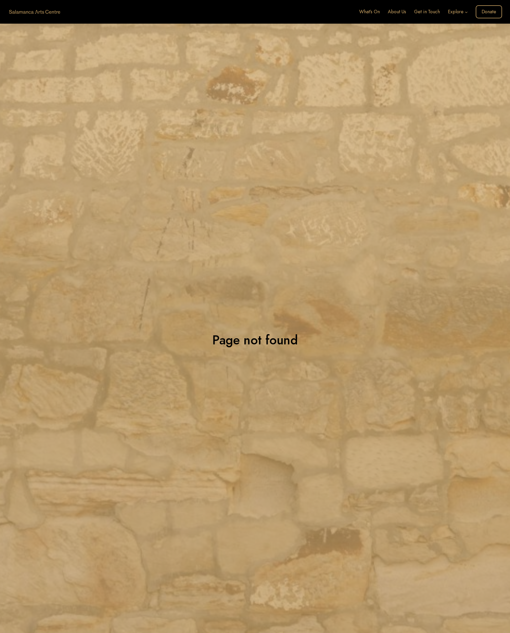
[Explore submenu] (466, 11)
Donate (489, 11)
